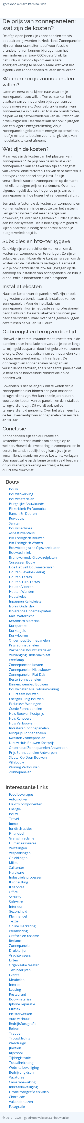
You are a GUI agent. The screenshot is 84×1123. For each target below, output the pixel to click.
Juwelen (15, 1048)
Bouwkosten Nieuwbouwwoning (34, 689)
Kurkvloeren (18, 635)
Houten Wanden (21, 591)
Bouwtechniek (20, 552)
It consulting (18, 882)
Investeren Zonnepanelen (29, 728)
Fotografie (17, 1106)
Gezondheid (18, 911)
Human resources (22, 843)
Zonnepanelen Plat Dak (27, 674)
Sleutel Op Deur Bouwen (28, 757)
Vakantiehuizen (21, 1101)
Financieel (16, 833)
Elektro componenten (25, 804)
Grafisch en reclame (24, 936)
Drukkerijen (18, 950)
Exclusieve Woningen (25, 704)
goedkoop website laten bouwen (24, 4)
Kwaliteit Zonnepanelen (27, 738)
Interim (14, 984)
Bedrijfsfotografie (22, 1023)
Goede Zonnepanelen (25, 708)
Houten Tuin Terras (24, 582)
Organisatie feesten (24, 965)
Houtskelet (17, 596)
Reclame (15, 940)
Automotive (18, 799)
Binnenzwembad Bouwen (28, 684)
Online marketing (22, 926)
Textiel (14, 921)
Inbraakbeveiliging (23, 1087)
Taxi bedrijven (20, 970)
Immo (13, 823)
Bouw (13, 489)
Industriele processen (25, 877)
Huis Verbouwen (21, 723)
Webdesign (17, 1043)
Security (15, 897)
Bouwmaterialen (21, 499)
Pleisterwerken (20, 1014)
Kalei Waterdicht (21, 616)
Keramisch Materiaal (24, 621)
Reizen (14, 1028)
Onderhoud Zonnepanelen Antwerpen (38, 747)
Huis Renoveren (21, 718)
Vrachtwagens (20, 955)
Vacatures (16, 1077)
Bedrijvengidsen (21, 1072)
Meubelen (16, 979)
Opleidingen (18, 858)
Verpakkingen (20, 853)
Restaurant (17, 994)
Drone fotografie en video (29, 1092)
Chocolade (17, 1097)
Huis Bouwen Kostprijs (26, 713)
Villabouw (16, 762)
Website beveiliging (24, 1067)
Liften (13, 960)
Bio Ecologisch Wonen (26, 543)
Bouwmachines (20, 528)
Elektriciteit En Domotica (27, 508)
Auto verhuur (19, 1019)
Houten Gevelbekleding (27, 572)
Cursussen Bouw (22, 562)
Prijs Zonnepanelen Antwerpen (33, 752)
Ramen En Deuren (23, 513)
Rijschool (16, 1053)
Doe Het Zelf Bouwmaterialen (31, 567)
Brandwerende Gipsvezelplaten (33, 557)
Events (14, 975)
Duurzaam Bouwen (24, 694)
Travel (14, 819)
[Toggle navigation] (76, 4)
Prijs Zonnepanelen (24, 645)
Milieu (13, 862)
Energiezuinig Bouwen (26, 699)
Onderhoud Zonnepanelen (29, 640)
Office (13, 892)
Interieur (16, 906)
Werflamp (16, 660)
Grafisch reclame (21, 838)
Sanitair (15, 523)
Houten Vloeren (21, 586)
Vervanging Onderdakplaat (29, 655)
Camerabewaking (22, 1082)
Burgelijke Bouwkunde (26, 504)
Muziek (14, 1009)
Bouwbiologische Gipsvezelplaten (34, 547)
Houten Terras (20, 577)
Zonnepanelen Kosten (26, 665)
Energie (15, 809)
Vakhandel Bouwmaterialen (30, 650)
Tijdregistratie (20, 1058)
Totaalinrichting (21, 1062)
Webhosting (18, 931)
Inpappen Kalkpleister (26, 601)
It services (16, 887)
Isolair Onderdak (21, 606)
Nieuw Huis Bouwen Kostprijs (31, 743)
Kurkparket (18, 625)
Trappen (15, 1033)
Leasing (15, 989)
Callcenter (16, 867)
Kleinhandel (18, 916)
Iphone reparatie (22, 1004)
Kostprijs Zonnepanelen (27, 733)
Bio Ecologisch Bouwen (26, 538)
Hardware (16, 872)
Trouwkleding (19, 1038)
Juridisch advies (20, 828)
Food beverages (21, 794)
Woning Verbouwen (24, 767)
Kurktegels (17, 630)
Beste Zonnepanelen (25, 679)
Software (16, 901)
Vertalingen (18, 848)
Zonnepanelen (20, 772)
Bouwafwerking (21, 494)
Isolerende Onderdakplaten (30, 611)
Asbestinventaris (22, 533)
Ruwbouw (16, 518)
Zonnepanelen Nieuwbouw (30, 669)
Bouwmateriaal (20, 999)
